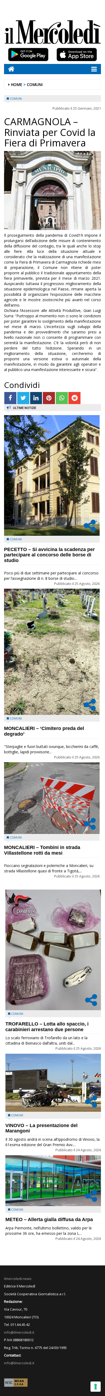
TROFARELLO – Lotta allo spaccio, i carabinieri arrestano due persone (47, 1026)
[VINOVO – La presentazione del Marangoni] (53, 1083)
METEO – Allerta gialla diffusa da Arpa (49, 1219)
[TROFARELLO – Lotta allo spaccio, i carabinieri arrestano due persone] (53, 950)
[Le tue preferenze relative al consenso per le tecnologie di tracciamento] (95, 1386)
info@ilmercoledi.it (19, 1363)
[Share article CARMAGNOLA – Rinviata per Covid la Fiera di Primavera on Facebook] (10, 398)
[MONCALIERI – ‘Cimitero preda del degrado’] (52, 652)
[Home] (9, 69)
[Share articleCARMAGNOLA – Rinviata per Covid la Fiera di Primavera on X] (23, 398)
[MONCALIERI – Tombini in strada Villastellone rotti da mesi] (52, 798)
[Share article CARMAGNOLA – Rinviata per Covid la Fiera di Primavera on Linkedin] (36, 398)
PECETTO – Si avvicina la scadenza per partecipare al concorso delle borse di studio (49, 555)
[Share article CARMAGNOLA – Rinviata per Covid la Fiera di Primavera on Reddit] (74, 398)
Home (16, 84)
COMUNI (35, 84)
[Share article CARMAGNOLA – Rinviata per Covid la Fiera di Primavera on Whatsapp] (62, 398)
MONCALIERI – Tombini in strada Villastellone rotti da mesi (42, 850)
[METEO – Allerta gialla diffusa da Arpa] (53, 1180)
